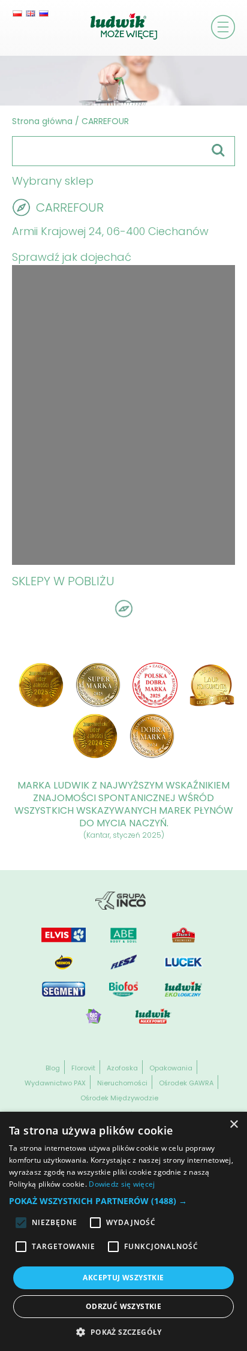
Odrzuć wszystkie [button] (123, 1306)
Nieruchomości (122, 1083)
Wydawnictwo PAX (55, 1083)
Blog (53, 1068)
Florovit (83, 1068)
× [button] (233, 1124)
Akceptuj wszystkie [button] (123, 1277)
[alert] (123, 1231)
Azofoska (122, 1068)
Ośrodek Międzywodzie (119, 1098)
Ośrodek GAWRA (186, 1083)
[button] (123, 1200)
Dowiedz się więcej (122, 1184)
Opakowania (170, 1068)
